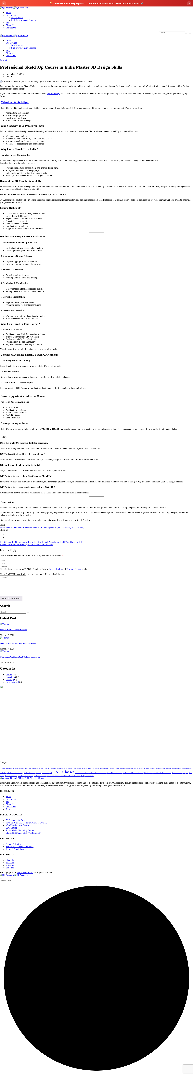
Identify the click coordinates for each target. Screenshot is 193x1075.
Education (4, 60)
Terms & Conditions (15, 849)
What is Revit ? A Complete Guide (13, 630)
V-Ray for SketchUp (75, 527)
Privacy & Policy (13, 844)
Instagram (10, 865)
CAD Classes (63, 772)
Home (8, 12)
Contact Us (11, 28)
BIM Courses (17, 17)
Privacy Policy (55, 569)
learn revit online (101, 773)
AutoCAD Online (93, 768)
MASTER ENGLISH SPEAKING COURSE (26, 823)
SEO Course (11, 828)
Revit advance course (164, 773)
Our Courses (11, 15)
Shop (8, 809)
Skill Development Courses (23, 20)
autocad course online (36, 768)
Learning (10, 679)
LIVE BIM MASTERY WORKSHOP (23, 833)
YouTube (10, 867)
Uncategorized (12, 682)
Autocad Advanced (6, 768)
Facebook (10, 862)
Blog (8, 22)
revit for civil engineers (25, 776)
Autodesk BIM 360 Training (139, 768)
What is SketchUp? (15, 102)
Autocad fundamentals (79, 768)
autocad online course (107, 768)
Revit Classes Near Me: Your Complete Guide (18, 643)
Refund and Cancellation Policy (20, 846)
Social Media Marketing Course (20, 830)
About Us (10, 25)
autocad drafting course (64, 768)
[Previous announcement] (4, 3)
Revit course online (11, 776)
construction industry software (85, 773)
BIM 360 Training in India (32, 773)
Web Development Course (17, 825)
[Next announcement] (189, 3)
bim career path (47, 773)
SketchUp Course (58, 527)
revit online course (40, 776)
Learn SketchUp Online (10, 527)
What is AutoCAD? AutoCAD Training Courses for (20, 657)
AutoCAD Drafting (50, 768)
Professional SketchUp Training (35, 527)
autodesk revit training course (181, 768)
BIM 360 (3, 773)
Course (9, 674)
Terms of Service (73, 569)
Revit (155, 773)
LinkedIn (10, 860)
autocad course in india (20, 768)
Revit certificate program (180, 773)
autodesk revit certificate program (160, 768)
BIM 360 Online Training (14, 773)
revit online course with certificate (57, 776)
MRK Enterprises (25, 872)
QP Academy (148, 773)
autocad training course (122, 768)
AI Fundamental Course (16, 820)
